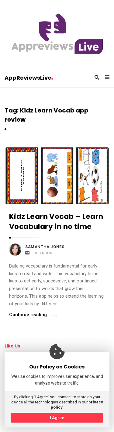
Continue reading (28, 314)
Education (42, 253)
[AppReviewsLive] (57, 33)
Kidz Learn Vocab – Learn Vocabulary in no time (56, 221)
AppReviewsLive (28, 77)
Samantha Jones (44, 246)
